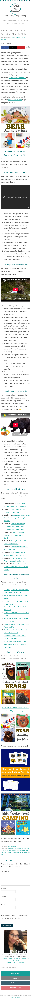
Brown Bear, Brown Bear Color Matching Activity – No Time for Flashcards (15, 644)
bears (13, 850)
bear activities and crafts (20, 848)
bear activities (11, 848)
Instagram (21, 962)
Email (3, 896)
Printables (15, 978)
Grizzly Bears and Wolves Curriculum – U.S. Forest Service (16, 566)
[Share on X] (13, 47)
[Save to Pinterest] (21, 47)
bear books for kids (15, 100)
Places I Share (15, 960)
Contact (10, 958)
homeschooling (23, 852)
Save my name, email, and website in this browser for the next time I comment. (14, 918)
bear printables (7, 850)
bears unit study (19, 850)
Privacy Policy (25, 958)
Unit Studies (13, 846)
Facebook (9, 962)
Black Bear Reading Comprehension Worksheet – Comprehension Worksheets (14, 526)
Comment (5, 871)
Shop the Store (15, 988)
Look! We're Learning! (15, 10)
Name (3, 889)
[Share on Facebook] (5, 47)
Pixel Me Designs (16, 997)
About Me (4, 958)
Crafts (8, 846)
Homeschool (15, 973)
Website (3, 904)
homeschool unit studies (17, 78)
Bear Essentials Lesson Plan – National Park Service (14, 535)
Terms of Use (17, 958)
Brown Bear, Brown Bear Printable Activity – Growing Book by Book (17, 518)
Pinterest (15, 962)
